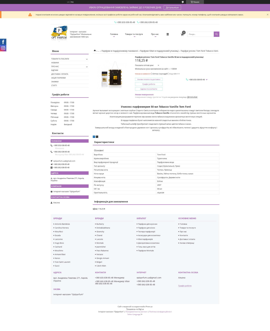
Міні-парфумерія (145, 239)
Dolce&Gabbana (103, 227)
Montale (100, 243)
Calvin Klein (101, 265)
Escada (58, 235)
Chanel (99, 235)
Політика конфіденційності (160, 311)
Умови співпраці (187, 243)
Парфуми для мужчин (147, 224)
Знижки (54, 81)
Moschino (59, 250)
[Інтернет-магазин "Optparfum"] (59, 34)
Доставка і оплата (59, 74)
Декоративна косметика (148, 243)
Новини (55, 62)
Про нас (155, 34)
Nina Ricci (59, 231)
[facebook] (94, 137)
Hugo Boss (59, 243)
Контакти (184, 235)
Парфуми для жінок (146, 227)
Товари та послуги (134, 34)
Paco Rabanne (102, 250)
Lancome (59, 239)
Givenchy (100, 231)
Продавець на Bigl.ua (135, 309)
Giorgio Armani (102, 258)
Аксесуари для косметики (149, 235)
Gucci (57, 265)
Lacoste (99, 239)
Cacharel (58, 246)
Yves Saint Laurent (62, 262)
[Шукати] (216, 34)
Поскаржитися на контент (136, 311)
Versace (99, 254)
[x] (97, 137)
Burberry (100, 224)
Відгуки (54, 70)
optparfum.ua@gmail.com (64, 161)
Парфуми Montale (146, 250)
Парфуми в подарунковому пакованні (120, 51)
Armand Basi (60, 254)
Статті (54, 85)
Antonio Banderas (62, 224)
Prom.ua (149, 306)
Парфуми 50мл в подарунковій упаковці (159, 51)
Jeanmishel (100, 246)
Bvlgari (99, 262)
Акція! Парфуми (58, 78)
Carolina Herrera (62, 227)
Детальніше (172, 7)
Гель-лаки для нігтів (146, 246)
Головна (114, 34)
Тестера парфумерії (146, 231)
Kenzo (57, 258)
